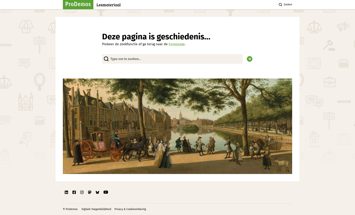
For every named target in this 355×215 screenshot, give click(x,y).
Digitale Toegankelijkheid (96, 209)
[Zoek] (249, 59)
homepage (177, 44)
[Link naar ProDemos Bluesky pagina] (98, 192)
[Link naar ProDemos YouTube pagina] (106, 192)
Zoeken (288, 4)
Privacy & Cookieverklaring (130, 209)
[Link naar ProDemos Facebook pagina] (74, 192)
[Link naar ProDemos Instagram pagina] (82, 192)
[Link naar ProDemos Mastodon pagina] (90, 192)
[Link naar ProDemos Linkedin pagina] (67, 192)
